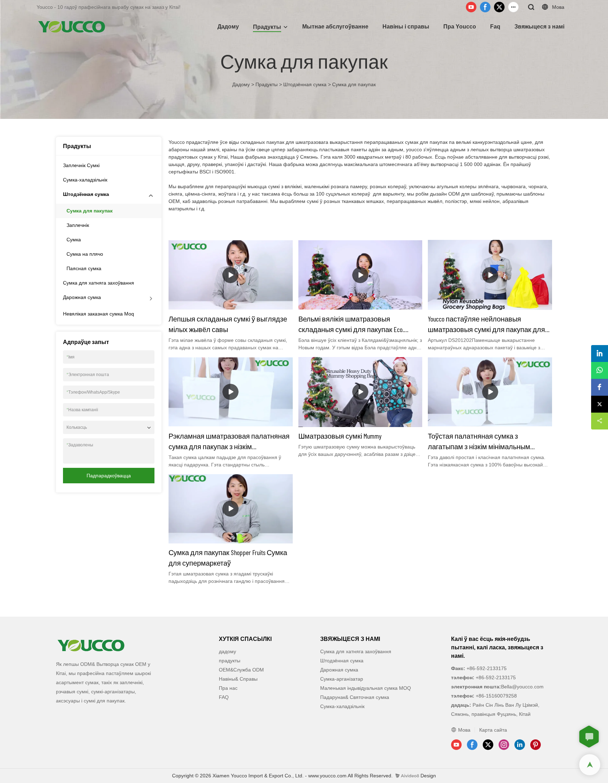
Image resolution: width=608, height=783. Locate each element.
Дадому (228, 27)
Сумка (73, 239)
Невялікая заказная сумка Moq (98, 314)
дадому (227, 651)
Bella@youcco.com (522, 686)
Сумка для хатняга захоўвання (98, 283)
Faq (495, 27)
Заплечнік (77, 225)
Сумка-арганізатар (341, 679)
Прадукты (267, 27)
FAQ (224, 697)
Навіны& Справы (238, 679)
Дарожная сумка (82, 297)
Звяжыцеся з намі (539, 27)
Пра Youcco (459, 27)
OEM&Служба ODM (241, 670)
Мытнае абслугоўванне (335, 27)
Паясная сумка (83, 268)
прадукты (229, 660)
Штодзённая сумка (305, 84)
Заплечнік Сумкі (81, 165)
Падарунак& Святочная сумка (354, 697)
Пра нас (228, 688)
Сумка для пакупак (354, 84)
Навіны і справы (405, 27)
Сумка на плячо (84, 254)
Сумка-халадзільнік (85, 180)
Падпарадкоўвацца (109, 475)
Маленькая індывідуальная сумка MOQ (365, 688)
